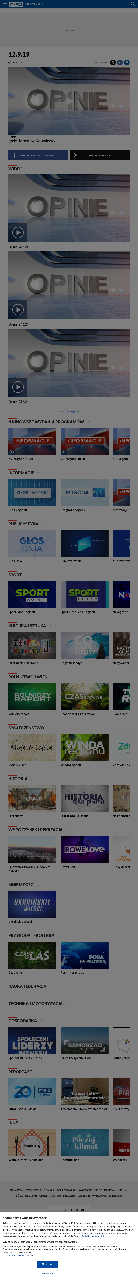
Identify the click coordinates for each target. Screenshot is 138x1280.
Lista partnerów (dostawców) (18, 1255)
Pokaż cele (47, 1273)
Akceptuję (47, 1264)
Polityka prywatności (93, 1236)
